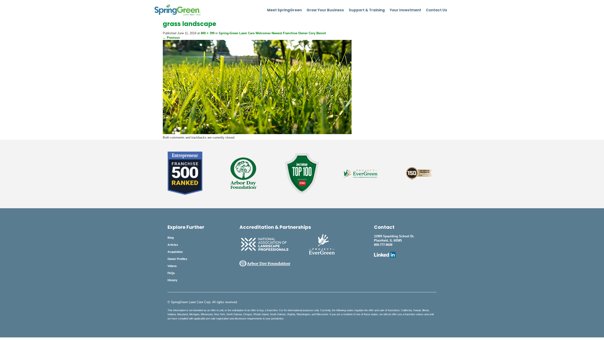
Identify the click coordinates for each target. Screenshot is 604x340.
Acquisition (175, 252)
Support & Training (367, 10)
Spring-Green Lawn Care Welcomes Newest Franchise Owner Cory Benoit (272, 33)
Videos (172, 266)
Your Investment (405, 10)
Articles (173, 244)
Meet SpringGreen (284, 10)
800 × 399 (207, 33)
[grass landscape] (257, 133)
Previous (171, 37)
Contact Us (436, 10)
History (172, 280)
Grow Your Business (325, 10)
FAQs (171, 273)
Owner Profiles (177, 259)
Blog (171, 237)
